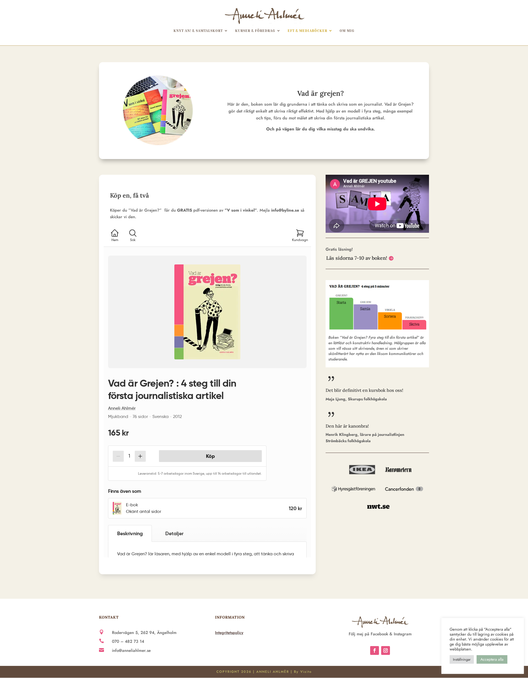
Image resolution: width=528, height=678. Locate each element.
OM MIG (347, 31)
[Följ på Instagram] (385, 650)
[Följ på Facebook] (374, 650)
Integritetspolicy (229, 632)
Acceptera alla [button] (492, 659)
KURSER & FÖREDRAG (255, 31)
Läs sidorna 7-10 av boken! (356, 258)
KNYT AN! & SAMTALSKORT (198, 31)
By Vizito (303, 671)
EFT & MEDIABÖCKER (307, 31)
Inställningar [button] (462, 659)
